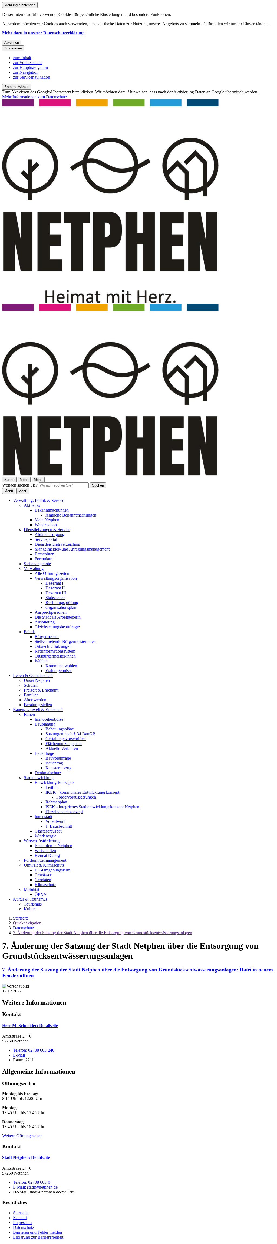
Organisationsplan (60, 607)
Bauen (29, 714)
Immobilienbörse (49, 719)
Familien (31, 695)
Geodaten (43, 879)
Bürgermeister (47, 636)
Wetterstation (46, 524)
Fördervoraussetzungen (76, 797)
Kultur (29, 909)
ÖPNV (41, 894)
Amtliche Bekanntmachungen (70, 515)
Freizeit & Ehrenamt (41, 690)
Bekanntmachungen (52, 510)
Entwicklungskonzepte (54, 782)
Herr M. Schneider (30, 1025)
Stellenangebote (37, 563)
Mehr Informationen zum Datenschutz (34, 97)
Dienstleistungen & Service (47, 529)
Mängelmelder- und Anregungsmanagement (72, 549)
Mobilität (31, 889)
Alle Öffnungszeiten (52, 573)
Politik (29, 631)
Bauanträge (44, 753)
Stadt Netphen (26, 1157)
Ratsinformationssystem (55, 651)
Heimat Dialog (47, 855)
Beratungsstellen (38, 704)
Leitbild (52, 787)
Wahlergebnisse (58, 670)
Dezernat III (55, 593)
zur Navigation (25, 72)
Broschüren (44, 554)
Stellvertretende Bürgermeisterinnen (65, 641)
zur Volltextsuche (27, 62)
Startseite (20, 918)
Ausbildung (45, 622)
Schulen (31, 685)
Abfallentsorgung (49, 534)
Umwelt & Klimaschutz (44, 865)
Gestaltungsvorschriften (65, 738)
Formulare (43, 558)
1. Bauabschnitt (58, 826)
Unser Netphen (37, 680)
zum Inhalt (22, 57)
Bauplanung (45, 724)
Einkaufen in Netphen (53, 845)
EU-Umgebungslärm (52, 870)
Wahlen (41, 661)
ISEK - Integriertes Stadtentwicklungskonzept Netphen (92, 806)
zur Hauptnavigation (30, 67)
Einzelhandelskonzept (64, 811)
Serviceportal (46, 539)
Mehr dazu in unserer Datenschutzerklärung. (43, 33)
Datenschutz (23, 928)
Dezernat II (55, 588)
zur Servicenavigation (31, 77)
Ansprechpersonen (51, 612)
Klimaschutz (45, 884)
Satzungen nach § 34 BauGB (70, 734)
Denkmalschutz (48, 772)
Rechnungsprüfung (61, 602)
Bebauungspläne (59, 729)
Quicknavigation (27, 923)
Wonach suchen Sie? (20, 485)
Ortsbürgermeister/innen (55, 656)
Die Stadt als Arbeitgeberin (58, 617)
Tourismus (33, 904)
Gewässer (43, 875)
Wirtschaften (45, 850)
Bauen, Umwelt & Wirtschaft (38, 709)
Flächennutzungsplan (63, 743)
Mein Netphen (47, 520)
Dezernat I (54, 583)
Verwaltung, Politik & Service (38, 500)
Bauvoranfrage (58, 758)
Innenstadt (43, 816)
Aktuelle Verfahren (61, 748)
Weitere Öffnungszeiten (22, 1136)
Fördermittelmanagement (45, 860)
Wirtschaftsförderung (42, 841)
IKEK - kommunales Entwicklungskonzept (82, 792)
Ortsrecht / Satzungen (53, 646)
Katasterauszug (58, 768)
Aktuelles (32, 505)
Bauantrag (54, 763)
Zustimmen (13, 48)
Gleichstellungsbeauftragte (57, 627)
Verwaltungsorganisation (56, 578)
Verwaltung (34, 568)
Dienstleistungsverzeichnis (57, 544)
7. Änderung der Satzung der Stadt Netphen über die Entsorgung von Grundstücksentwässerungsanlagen (102, 932)
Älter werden (35, 700)
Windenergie (45, 836)
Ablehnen (11, 43)
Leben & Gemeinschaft (33, 675)
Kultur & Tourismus (30, 899)
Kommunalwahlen (61, 665)
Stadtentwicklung (39, 777)
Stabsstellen (55, 597)
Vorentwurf (55, 821)
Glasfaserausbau (48, 831)
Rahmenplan (56, 802)
